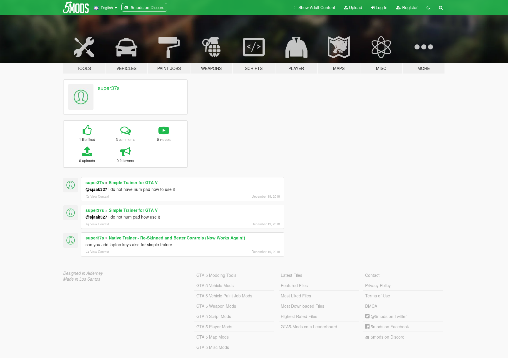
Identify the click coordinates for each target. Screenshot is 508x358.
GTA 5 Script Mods (213, 316)
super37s (109, 87)
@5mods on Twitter (388, 316)
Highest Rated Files (299, 316)
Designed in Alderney (83, 273)
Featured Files (294, 285)
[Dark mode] (428, 7)
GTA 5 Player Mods (214, 326)
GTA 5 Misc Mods (212, 347)
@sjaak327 (96, 189)
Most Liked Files (296, 296)
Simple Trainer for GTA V (133, 182)
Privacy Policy (378, 285)
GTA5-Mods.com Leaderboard (309, 326)
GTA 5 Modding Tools (216, 275)
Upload (355, 7)
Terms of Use (377, 296)
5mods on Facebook (389, 326)
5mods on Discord (387, 337)
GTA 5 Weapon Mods (216, 306)
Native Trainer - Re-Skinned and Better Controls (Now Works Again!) (177, 238)
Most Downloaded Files (302, 306)
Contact (372, 275)
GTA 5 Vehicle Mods (215, 285)
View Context (99, 196)
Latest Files (291, 275)
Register (409, 7)
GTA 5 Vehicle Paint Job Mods (224, 296)
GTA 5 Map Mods (212, 337)
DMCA (371, 306)
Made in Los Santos (81, 279)
